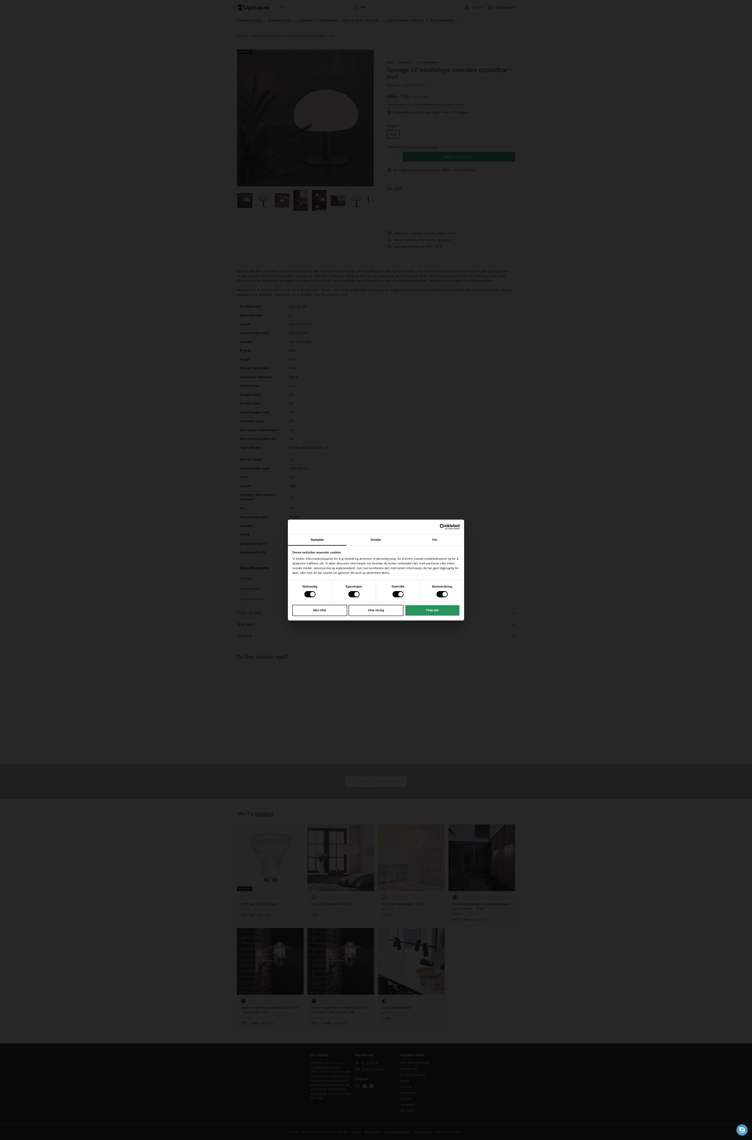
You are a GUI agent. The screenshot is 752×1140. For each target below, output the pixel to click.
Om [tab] (434, 539)
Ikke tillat (319, 610)
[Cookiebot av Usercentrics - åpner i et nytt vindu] (443, 527)
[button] (742, 1130)
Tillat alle (432, 610)
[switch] (354, 594)
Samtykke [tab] (317, 539)
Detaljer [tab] (376, 539)
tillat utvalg (376, 610)
